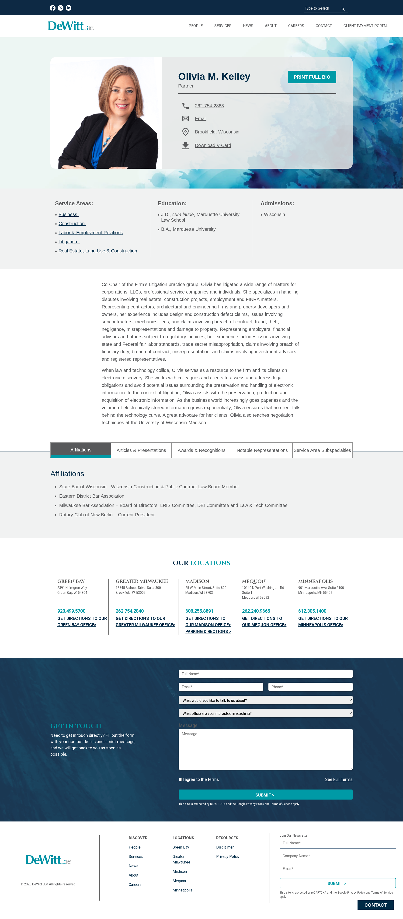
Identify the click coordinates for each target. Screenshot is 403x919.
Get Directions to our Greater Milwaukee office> (145, 621)
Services (222, 26)
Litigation (69, 241)
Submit (335, 883)
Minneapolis (183, 890)
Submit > (264, 795)
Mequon (179, 881)
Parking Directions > (208, 631)
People (196, 26)
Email (200, 118)
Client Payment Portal (366, 26)
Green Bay (181, 847)
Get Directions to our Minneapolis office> (323, 621)
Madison (180, 871)
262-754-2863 (209, 105)
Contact (324, 26)
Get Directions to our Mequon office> (264, 621)
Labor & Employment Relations (91, 232)
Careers (296, 26)
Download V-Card (213, 145)
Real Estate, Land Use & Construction (98, 250)
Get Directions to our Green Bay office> (82, 621)
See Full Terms (339, 779)
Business (69, 214)
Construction (72, 223)
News (248, 26)
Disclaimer (225, 847)
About (271, 26)
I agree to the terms (200, 779)
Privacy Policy (228, 856)
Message (188, 725)
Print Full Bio (312, 77)
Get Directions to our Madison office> (208, 621)
